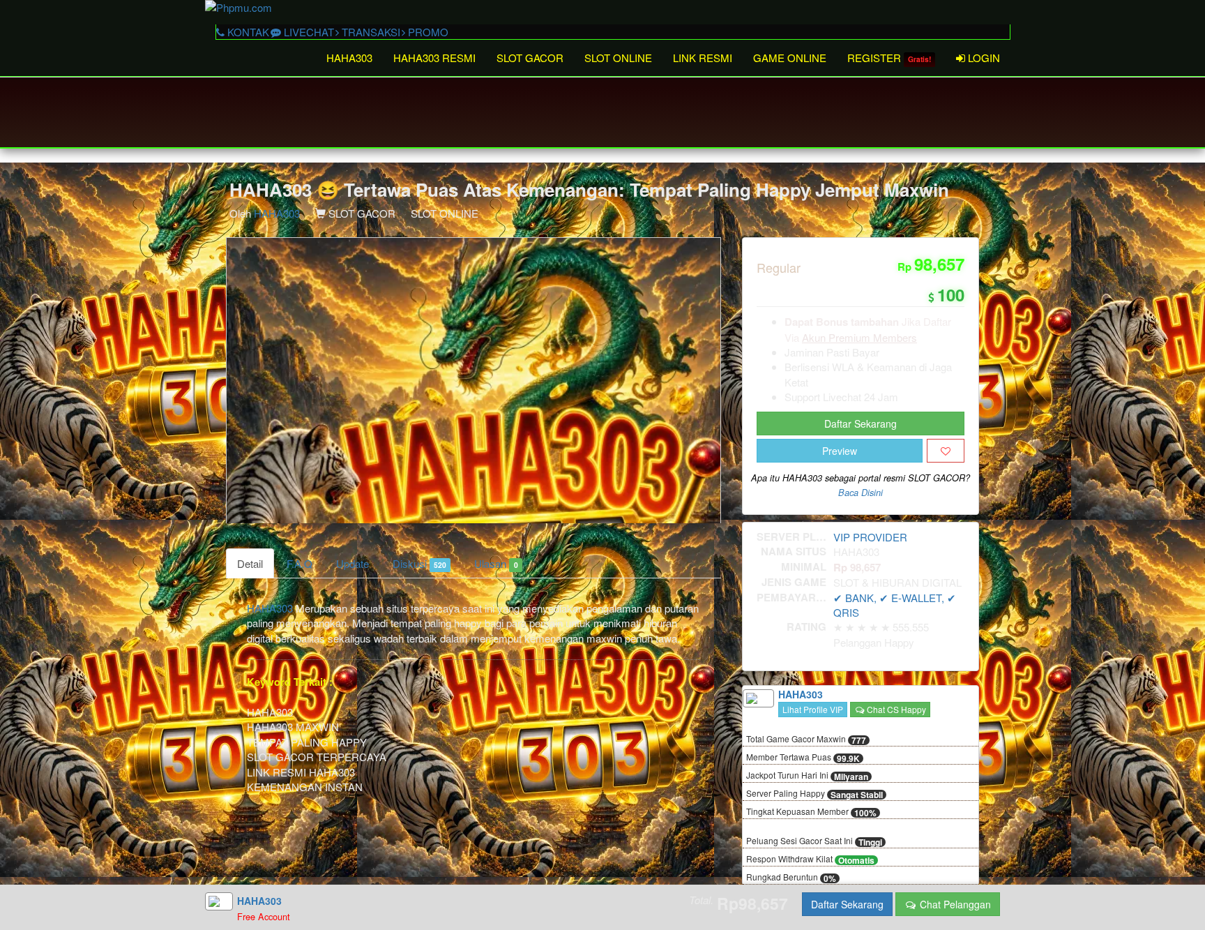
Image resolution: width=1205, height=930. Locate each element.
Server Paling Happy (814, 794)
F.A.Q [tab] (299, 563)
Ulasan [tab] (495, 563)
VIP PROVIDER (870, 537)
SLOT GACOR (530, 57)
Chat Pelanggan (954, 904)
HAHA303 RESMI (434, 57)
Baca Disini (860, 492)
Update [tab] (352, 563)
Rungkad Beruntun (791, 878)
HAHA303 (349, 57)
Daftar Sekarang (860, 423)
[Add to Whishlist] (945, 451)
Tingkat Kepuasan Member (811, 812)
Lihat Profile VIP (812, 709)
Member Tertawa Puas (803, 758)
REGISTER (889, 57)
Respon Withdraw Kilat (810, 860)
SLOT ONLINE (618, 57)
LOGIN (982, 57)
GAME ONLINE (789, 57)
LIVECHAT (307, 31)
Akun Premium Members (859, 337)
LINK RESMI (702, 57)
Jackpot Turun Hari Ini (807, 776)
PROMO (426, 31)
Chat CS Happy (895, 709)
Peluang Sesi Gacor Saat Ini (814, 841)
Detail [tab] (250, 563)
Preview (839, 451)
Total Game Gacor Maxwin (806, 740)
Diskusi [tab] (419, 563)
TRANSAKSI (369, 31)
